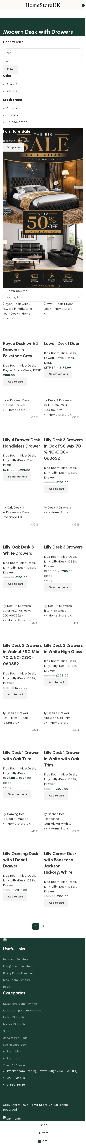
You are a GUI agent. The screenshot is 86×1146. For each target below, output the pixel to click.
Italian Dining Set (14, 1013)
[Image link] (29, 937)
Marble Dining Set (15, 1020)
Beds (6, 982)
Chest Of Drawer (14, 1061)
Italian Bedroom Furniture (20, 999)
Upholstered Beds (15, 1033)
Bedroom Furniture (15, 955)
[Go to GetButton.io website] (9, 1142)
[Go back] (7, 23)
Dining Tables (12, 1047)
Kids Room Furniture (17, 975)
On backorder (16, 122)
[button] (55, 898)
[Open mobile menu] (4, 5)
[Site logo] (42, 5)
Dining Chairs (11, 1054)
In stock (12, 115)
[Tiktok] (30, 1092)
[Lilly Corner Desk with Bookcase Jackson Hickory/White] (52, 828)
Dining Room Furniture (18, 968)
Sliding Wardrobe (14, 1040)
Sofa (6, 1027)
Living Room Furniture (17, 962)
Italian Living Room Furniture (22, 1006)
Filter (10, 69)
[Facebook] (8, 1092)
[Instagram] (19, 1092)
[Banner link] (41, 205)
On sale (12, 108)
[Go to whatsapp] (10, 1134)
